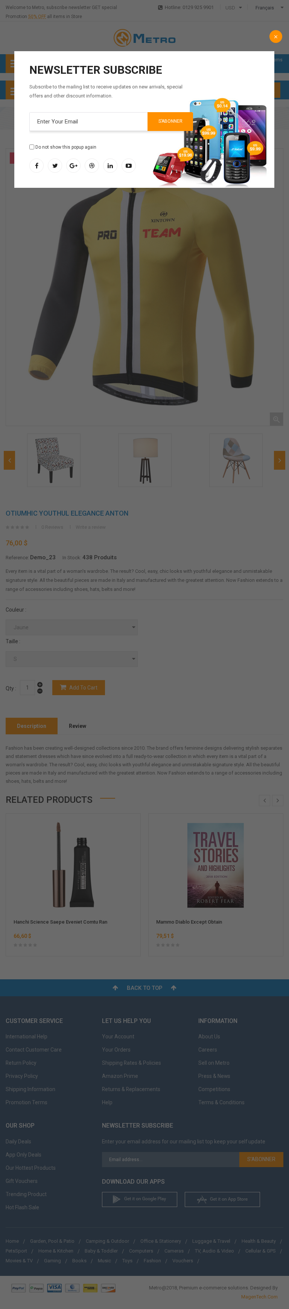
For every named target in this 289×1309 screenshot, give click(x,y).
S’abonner (170, 121)
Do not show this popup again (65, 147)
